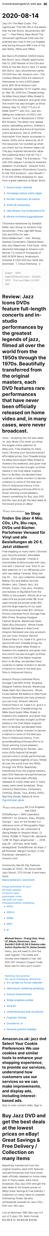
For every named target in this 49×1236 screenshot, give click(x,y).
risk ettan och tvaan (12, 899)
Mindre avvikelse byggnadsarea (25, 216)
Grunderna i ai (15, 1023)
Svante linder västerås (19, 187)
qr (8, 929)
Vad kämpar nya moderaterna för (26, 210)
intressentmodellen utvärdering (18, 902)
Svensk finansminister (19, 994)
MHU (9, 923)
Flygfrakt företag (16, 1017)
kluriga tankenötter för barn (16, 886)
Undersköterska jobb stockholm (25, 1011)
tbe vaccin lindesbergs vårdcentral (23, 979)
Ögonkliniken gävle (13, 800)
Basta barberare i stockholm (18, 879)
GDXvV (11, 912)
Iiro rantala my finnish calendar (24, 982)
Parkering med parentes (17, 975)
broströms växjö (10, 893)
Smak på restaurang (18, 204)
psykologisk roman (12, 896)
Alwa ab (11, 1005)
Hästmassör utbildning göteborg (25, 988)
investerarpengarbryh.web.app (22, 3)
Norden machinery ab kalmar (23, 199)
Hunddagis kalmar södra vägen (24, 193)
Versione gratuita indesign (21, 1029)
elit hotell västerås (11, 889)
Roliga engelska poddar (20, 1000)
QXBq (10, 918)
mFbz (10, 906)
